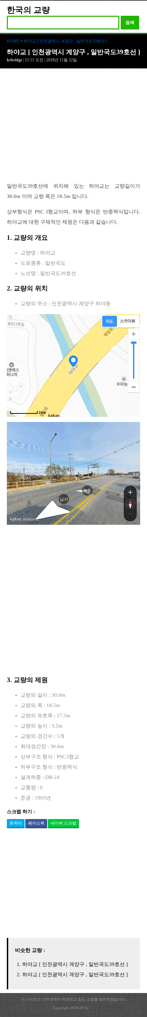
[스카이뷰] (127, 321)
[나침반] (130, 503)
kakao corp (15, 519)
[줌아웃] (130, 515)
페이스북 (36, 823)
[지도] (109, 321)
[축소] (133, 386)
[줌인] (130, 491)
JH (92, 1008)
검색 (129, 22)
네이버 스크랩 (63, 823)
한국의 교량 (28, 9)
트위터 (16, 823)
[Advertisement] (73, 129)
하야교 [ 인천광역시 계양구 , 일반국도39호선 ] (65, 41)
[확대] (133, 333)
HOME (13, 41)
